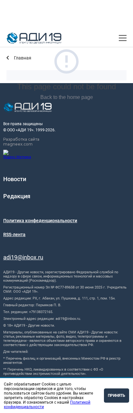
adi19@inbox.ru (23, 257)
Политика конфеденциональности (40, 220)
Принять (116, 395)
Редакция (16, 196)
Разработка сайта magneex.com (21, 142)
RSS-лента (14, 234)
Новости (14, 179)
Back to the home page (66, 97)
